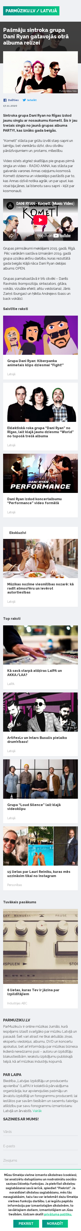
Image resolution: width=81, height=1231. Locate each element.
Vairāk (37, 1111)
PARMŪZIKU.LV (20, 10)
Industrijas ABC (17, 1003)
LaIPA (10, 684)
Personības (14, 885)
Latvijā (11, 374)
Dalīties (13, 100)
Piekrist (26, 1224)
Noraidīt (55, 1224)
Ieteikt (32, 100)
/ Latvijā (46, 10)
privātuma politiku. (58, 1214)
